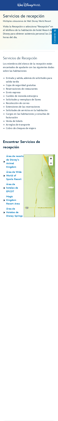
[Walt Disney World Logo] (29, 5)
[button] (55, 36)
